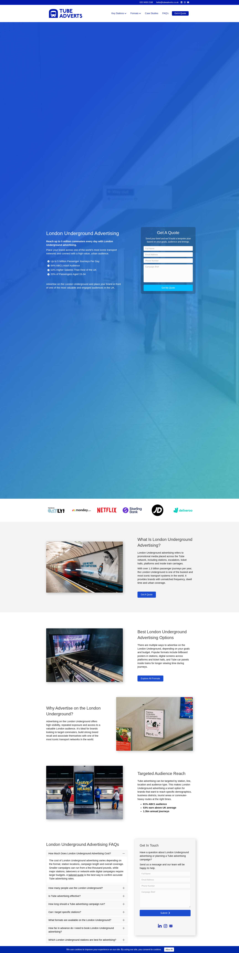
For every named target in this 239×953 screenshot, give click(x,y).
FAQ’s (165, 13)
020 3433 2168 (146, 2)
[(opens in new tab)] (56, 510)
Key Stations (117, 13)
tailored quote (76, 875)
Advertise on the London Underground (67, 284)
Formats (134, 13)
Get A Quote (180, 13)
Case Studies (151, 13)
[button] (168, 288)
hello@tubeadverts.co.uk (167, 2)
